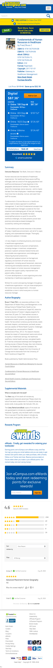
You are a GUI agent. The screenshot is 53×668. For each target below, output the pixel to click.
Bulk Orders (9, 626)
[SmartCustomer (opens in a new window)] (23, 158)
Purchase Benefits (25, 80)
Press (7, 639)
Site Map (8, 648)
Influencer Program (35, 621)
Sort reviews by (9, 547)
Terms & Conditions (12, 651)
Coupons (8, 634)
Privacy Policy (10, 644)
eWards (8, 636)
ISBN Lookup (33, 631)
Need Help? (17, 662)
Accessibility (33, 616)
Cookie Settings (11, 646)
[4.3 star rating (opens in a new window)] (29, 154)
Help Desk (32, 629)
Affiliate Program (35, 619)
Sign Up (38, 493)
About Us (32, 614)
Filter (7, 557)
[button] (26, 517)
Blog (7, 631)
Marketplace (33, 634)
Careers (8, 629)
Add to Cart (32, 96)
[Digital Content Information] (27, 104)
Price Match (9, 641)
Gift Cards (32, 626)
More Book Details (25, 77)
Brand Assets (33, 624)
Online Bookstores (11, 653)
